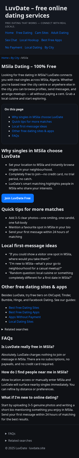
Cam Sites (42, 33)
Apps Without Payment (25, 317)
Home (9, 33)
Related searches (16, 329)
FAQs (15, 136)
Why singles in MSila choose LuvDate (37, 117)
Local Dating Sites (21, 322)
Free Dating (24, 33)
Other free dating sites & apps (33, 131)
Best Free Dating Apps (24, 312)
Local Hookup (29, 40)
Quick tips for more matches (32, 122)
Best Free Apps (51, 40)
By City (49, 47)
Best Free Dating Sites (24, 308)
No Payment (13, 47)
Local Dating (33, 47)
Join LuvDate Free (17, 198)
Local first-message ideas (29, 126)
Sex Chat (11, 40)
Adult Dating (60, 33)
